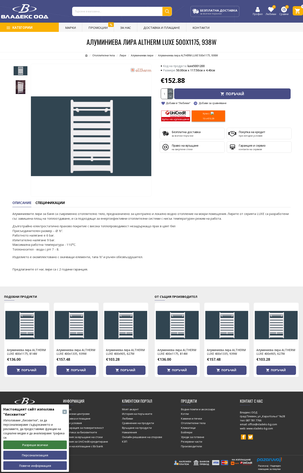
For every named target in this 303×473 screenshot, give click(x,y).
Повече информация (35, 466)
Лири (123, 55)
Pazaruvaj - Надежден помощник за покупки (269, 467)
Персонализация (35, 455)
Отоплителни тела (103, 55)
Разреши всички (35, 445)
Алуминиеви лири (142, 55)
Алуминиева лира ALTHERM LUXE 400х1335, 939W (75, 352)
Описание (21, 203)
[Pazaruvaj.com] (269, 460)
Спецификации (50, 203)
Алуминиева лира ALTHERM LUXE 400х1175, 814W (26, 352)
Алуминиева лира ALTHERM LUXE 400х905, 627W (125, 352)
